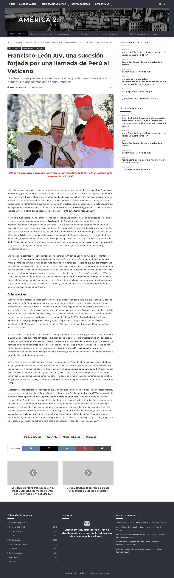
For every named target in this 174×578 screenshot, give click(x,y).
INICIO (12, 4)
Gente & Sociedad (80, 4)
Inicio (11, 42)
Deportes (13, 549)
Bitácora (12, 562)
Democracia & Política (54, 4)
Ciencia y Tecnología (18, 544)
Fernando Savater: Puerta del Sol (152, 522)
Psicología (13, 557)
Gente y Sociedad (17, 527)
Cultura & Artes (27, 4)
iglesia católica (33, 437)
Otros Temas (102, 4)
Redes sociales (15, 553)
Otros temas (14, 540)
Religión (40, 48)
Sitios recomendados (156, 34)
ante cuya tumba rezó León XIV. (79, 211)
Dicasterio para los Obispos (71, 341)
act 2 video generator (125, 549)
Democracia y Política (24, 42)
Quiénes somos (137, 34)
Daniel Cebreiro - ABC (18, 87)
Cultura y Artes (15, 531)
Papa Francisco (72, 437)
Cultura (12, 535)
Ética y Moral (40, 42)
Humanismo (28, 48)
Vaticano (91, 437)
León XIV (52, 437)
